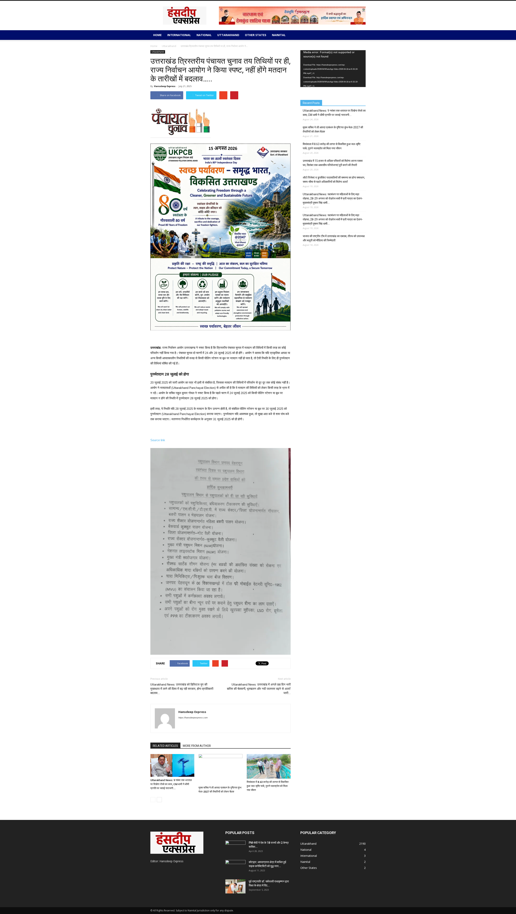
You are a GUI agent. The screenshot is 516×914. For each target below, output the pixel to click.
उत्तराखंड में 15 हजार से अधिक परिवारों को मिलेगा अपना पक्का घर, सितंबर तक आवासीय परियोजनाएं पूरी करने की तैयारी (333, 163)
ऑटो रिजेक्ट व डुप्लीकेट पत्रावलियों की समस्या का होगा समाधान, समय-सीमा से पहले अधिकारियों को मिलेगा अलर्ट (334, 179)
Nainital (279, 35)
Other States (255, 35)
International (179, 35)
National (204, 35)
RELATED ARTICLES (165, 745)
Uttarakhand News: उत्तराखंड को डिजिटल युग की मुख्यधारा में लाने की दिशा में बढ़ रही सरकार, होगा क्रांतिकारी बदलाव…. (181, 689)
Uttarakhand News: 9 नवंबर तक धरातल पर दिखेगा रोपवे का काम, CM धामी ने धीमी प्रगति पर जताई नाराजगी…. (171, 784)
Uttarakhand (228, 35)
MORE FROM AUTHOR (197, 745)
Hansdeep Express (164, 86)
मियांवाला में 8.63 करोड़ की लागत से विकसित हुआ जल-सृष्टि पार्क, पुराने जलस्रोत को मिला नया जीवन (267, 786)
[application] (333, 68)
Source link (157, 440)
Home (157, 35)
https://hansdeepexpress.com (193, 717)
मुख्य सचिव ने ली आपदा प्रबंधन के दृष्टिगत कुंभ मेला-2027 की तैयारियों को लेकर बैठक (333, 129)
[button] (361, 35)
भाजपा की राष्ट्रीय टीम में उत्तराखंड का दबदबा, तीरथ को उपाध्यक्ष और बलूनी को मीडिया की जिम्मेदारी (334, 238)
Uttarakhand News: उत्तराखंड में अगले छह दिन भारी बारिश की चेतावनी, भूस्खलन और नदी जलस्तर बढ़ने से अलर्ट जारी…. (259, 689)
